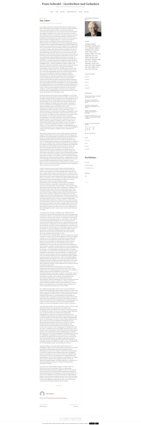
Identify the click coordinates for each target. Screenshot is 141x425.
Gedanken (87, 53)
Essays (80, 11)
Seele (97, 63)
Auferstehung (87, 46)
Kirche (96, 57)
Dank (86, 47)
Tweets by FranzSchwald (90, 133)
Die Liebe (87, 85)
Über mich (87, 140)
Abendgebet (87, 44)
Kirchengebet (88, 59)
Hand (99, 53)
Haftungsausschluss (89, 165)
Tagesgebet (98, 65)
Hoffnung (91, 57)
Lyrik (57, 11)
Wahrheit (93, 67)
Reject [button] (97, 423)
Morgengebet (88, 63)
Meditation (87, 79)
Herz (96, 55)
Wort (89, 69)
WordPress (66, 419)
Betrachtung (94, 46)
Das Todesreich (43, 406)
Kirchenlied (94, 59)
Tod (86, 67)
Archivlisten (87, 148)
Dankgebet (97, 47)
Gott (96, 53)
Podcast (86, 11)
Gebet (95, 51)
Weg (97, 67)
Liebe (90, 61)
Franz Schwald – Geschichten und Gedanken (70, 4)
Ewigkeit (96, 49)
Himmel (87, 57)
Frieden (91, 51)
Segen (86, 65)
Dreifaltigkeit (87, 49)
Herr (93, 55)
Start (51, 11)
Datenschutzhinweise (89, 168)
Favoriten (87, 146)
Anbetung (93, 44)
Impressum (87, 162)
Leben (99, 59)
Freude (86, 51)
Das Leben (59, 385)
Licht (86, 61)
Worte (93, 69)
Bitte (99, 46)
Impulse (62, 11)
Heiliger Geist (88, 55)
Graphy (73, 419)
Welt (86, 69)
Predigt (93, 63)
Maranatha (87, 76)
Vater (89, 67)
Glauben (92, 53)
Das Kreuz (75, 406)
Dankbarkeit (91, 47)
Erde (93, 49)
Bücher (86, 143)
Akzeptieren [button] (92, 423)
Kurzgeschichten (71, 11)
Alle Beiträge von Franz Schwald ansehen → (58, 398)
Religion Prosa (43, 18)
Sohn (90, 65)
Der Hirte (87, 82)
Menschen (94, 61)
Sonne (93, 65)
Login (86, 176)
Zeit (96, 69)
